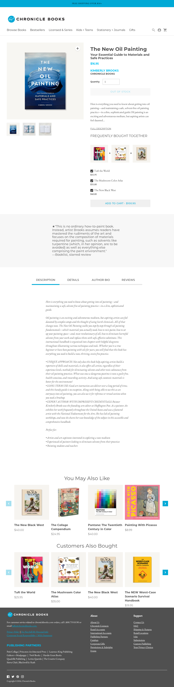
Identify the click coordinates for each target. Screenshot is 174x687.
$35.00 (55, 601)
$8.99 (128, 530)
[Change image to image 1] (13, 129)
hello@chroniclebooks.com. (24, 625)
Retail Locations (141, 632)
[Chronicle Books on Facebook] (8, 676)
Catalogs (94, 640)
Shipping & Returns (143, 629)
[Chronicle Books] (36, 19)
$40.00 (19, 530)
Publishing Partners (99, 636)
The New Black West (105, 190)
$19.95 (129, 605)
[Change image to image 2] (29, 129)
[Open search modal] (154, 30)
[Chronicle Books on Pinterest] (17, 676)
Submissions (139, 640)
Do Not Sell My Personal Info (34, 631)
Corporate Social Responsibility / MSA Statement (29, 635)
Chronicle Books (102, 73)
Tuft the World (102, 171)
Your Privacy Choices (143, 647)
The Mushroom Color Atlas (108, 180)
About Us (94, 622)
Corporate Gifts (97, 643)
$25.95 (18, 597)
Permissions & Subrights (101, 647)
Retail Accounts (97, 629)
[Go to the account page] (159, 30)
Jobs (136, 636)
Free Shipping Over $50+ (87, 3)
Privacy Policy (13, 631)
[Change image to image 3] (45, 129)
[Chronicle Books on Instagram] (22, 676)
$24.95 (55, 534)
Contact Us (139, 622)
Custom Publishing (142, 643)
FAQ (136, 625)
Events (93, 650)
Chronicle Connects (99, 625)
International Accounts (100, 632)
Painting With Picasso (141, 525)
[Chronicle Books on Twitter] (13, 676)
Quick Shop (31, 512)
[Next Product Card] (165, 503)
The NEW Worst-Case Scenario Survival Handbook (140, 596)
